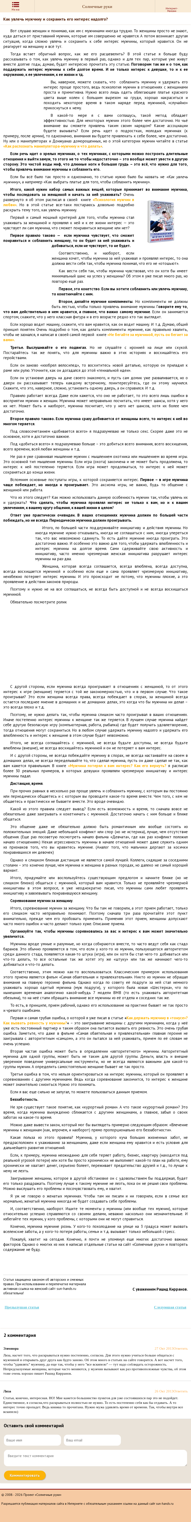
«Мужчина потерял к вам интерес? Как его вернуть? (117, 765)
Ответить (181, 1348)
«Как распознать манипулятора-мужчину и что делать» (52, 146)
